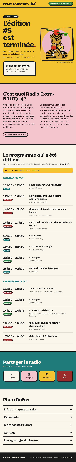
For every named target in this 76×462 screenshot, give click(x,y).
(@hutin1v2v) (64, 164)
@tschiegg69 (69, 62)
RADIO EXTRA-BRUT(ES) (19, 3)
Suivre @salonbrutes (16, 134)
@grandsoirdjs (67, 457)
